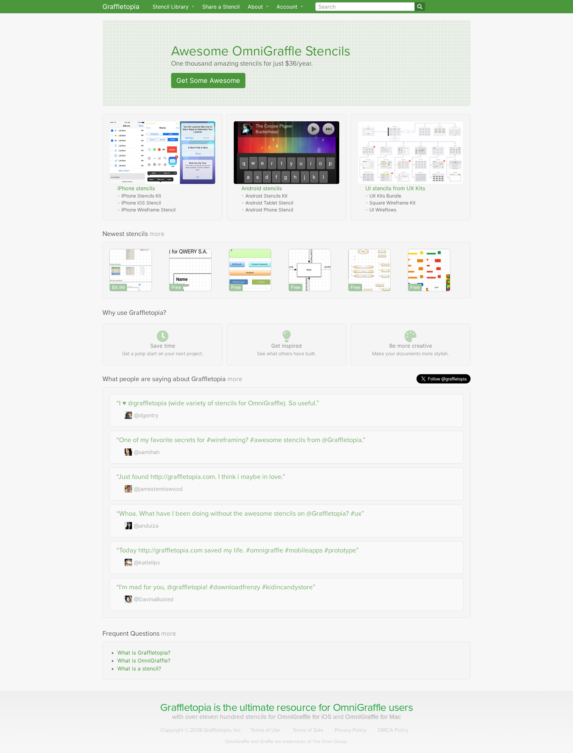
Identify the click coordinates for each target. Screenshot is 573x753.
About (256, 6)
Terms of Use (265, 730)
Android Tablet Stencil (269, 202)
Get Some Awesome (208, 81)
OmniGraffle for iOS (305, 717)
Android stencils (261, 188)
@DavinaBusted (153, 599)
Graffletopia (120, 7)
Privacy (350, 730)
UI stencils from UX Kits (395, 188)
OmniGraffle (267, 51)
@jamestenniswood (158, 489)
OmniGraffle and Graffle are (286, 741)
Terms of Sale (307, 730)
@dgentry (146, 415)
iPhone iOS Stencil (141, 202)
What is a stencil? (139, 668)
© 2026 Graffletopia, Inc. (201, 730)
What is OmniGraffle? (143, 660)
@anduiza (146, 525)
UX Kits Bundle (385, 196)
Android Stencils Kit (266, 196)
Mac (373, 717)
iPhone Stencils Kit (141, 196)
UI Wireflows (382, 209)
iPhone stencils (136, 188)
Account (288, 6)
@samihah (146, 452)
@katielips (147, 562)
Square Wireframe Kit (392, 202)
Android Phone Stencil (269, 209)
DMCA (393, 730)
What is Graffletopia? (143, 652)
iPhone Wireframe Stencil (148, 209)
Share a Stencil (221, 6)
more (157, 233)
